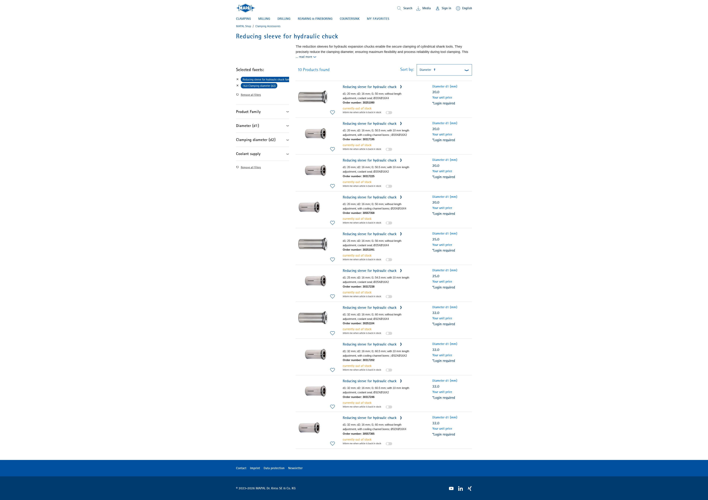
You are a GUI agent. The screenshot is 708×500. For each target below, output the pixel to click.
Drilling (283, 19)
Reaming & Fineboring (315, 19)
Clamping (243, 19)
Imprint (255, 468)
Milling (264, 19)
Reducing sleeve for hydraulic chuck (370, 86)
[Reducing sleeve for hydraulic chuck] (315, 97)
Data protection (274, 468)
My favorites (378, 19)
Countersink (350, 19)
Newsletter (295, 468)
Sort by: (407, 69)
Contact (241, 468)
